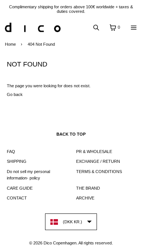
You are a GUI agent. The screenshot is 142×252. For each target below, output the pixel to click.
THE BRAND (88, 188)
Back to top (71, 134)
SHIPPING (17, 161)
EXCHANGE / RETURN (98, 161)
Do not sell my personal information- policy (28, 175)
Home (10, 44)
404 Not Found (41, 44)
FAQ (11, 151)
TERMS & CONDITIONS (99, 171)
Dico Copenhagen (60, 243)
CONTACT (17, 198)
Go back (15, 94)
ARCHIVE (85, 198)
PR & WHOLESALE (94, 151)
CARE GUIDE (20, 188)
